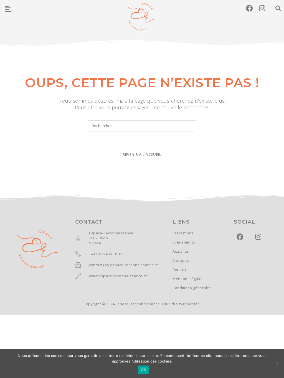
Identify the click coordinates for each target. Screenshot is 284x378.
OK (143, 369)
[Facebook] (249, 8)
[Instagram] (262, 8)
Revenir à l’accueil (142, 154)
